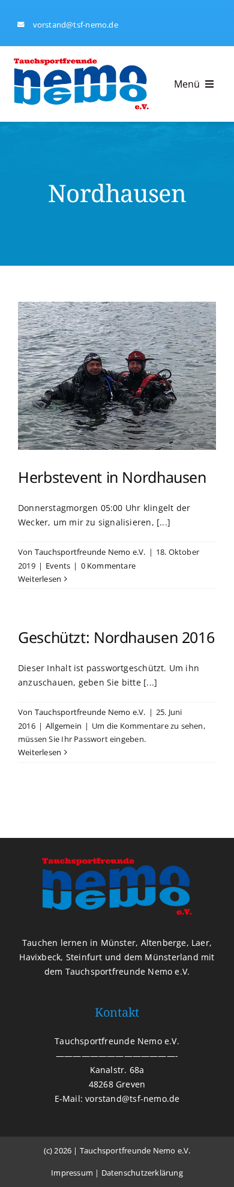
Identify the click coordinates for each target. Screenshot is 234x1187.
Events (58, 565)
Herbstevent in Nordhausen (112, 477)
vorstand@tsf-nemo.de (75, 24)
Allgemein (64, 725)
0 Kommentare (108, 565)
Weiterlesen (39, 578)
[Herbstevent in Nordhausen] (117, 376)
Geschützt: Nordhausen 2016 (116, 637)
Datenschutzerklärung (142, 1172)
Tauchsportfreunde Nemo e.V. (90, 551)
